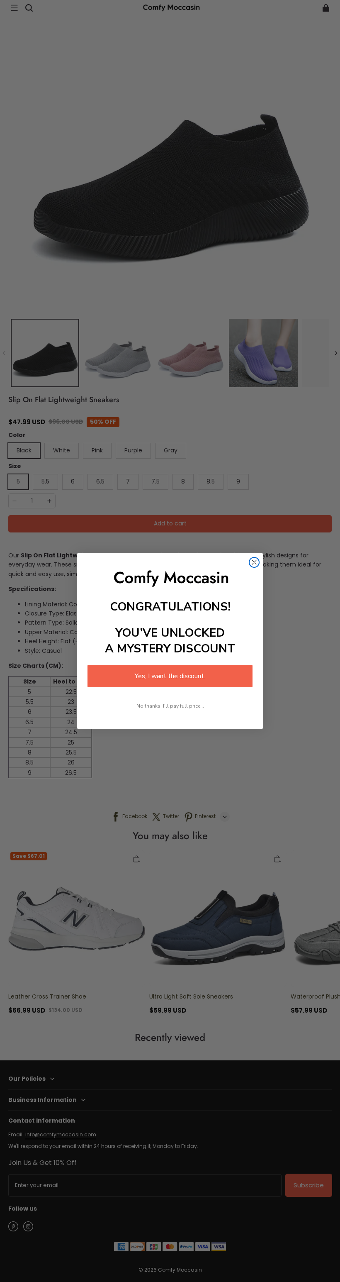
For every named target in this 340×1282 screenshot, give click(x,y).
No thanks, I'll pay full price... (170, 706)
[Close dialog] (254, 562)
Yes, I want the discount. (170, 676)
